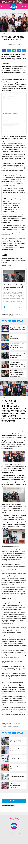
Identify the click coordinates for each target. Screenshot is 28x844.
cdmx (12, 314)
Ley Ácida (17, 314)
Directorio (12, 833)
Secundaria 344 (18, 728)
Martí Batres (12, 315)
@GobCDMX (10, 203)
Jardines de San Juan (7, 728)
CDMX (23, 833)
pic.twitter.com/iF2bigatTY (11, 207)
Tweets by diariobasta (8, 805)
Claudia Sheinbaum (16, 723)
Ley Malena (4, 315)
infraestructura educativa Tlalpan (10, 726)
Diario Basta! (5, 833)
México (11, 834)
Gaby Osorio (5, 724)
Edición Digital (18, 833)
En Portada (16, 834)
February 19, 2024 (8, 211)
